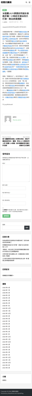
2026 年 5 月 (6, 295)
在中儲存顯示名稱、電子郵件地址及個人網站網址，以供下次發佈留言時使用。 (15, 210)
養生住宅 (14, 41)
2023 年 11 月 (6, 360)
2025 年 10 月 (6, 313)
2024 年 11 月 (6, 339)
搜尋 (3, 224)
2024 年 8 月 (6, 347)
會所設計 (25, 62)
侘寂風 (13, 64)
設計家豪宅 (23, 41)
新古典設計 (10, 60)
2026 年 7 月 (6, 290)
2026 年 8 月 (6, 287)
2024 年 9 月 (6, 344)
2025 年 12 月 (6, 308)
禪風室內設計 (22, 97)
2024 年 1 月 (6, 355)
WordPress (11, 393)
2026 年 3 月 (6, 300)
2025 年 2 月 (6, 331)
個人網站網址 (6, 200)
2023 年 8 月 (6, 368)
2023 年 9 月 (6, 365)
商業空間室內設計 (21, 67)
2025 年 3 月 (6, 329)
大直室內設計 (8, 67)
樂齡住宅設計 (23, 32)
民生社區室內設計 (12, 69)
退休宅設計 (5, 36)
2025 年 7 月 (6, 321)
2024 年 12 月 (6, 337)
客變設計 (12, 50)
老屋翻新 (5, 53)
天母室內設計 (11, 92)
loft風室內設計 (23, 50)
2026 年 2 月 (6, 303)
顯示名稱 (5, 185)
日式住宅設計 (19, 48)
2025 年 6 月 (6, 324)
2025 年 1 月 (6, 334)
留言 (4, 163)
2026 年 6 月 (6, 293)
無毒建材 (22, 83)
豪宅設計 (12, 85)
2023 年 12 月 (6, 357)
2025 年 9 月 (6, 316)
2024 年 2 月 (6, 352)
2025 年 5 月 (6, 326)
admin (5, 22)
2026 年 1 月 (6, 305)
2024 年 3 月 (6, 349)
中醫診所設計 (9, 97)
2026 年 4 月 (6, 298)
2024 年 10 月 (6, 342)
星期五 (4, 10)
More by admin (17, 120)
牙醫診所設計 (13, 53)
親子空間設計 (25, 78)
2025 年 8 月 (6, 318)
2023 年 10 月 (6, 362)
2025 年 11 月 (6, 311)
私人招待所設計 (11, 39)
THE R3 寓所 (22, 57)
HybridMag (20, 393)
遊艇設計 (11, 90)
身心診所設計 (22, 64)
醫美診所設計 (8, 46)
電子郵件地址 (6, 192)
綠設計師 (25, 90)
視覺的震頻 (6, 2)
